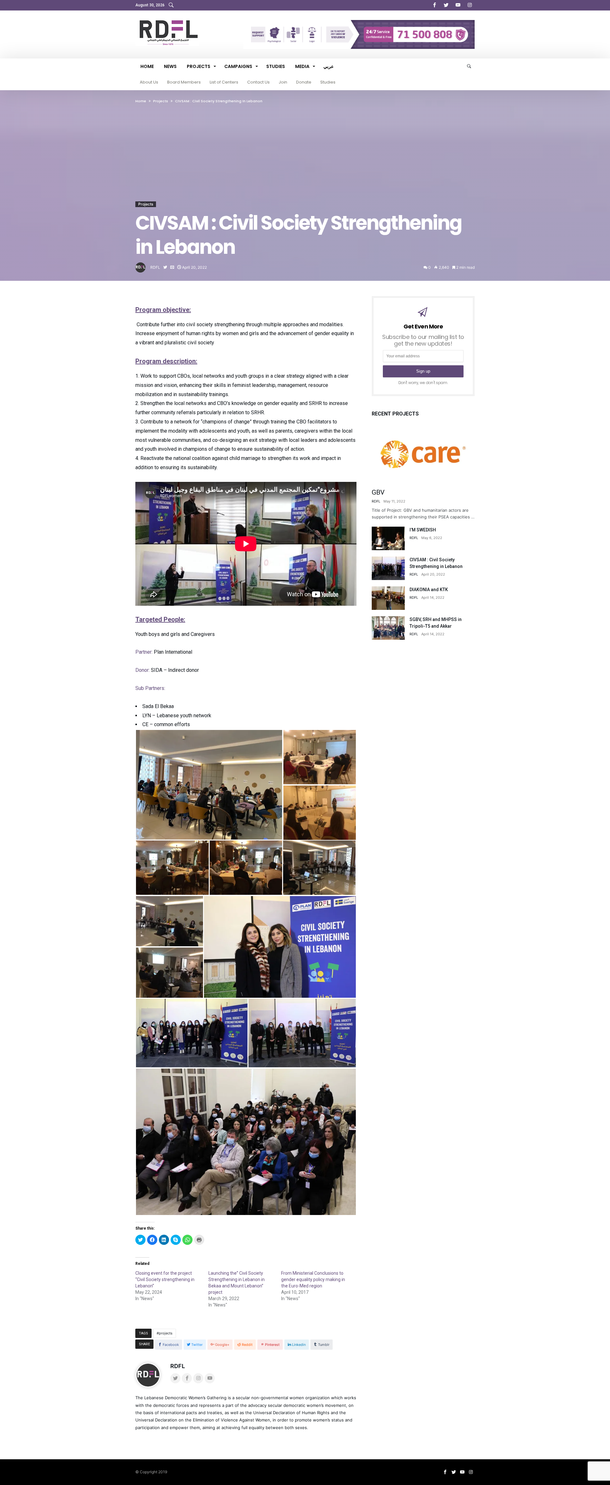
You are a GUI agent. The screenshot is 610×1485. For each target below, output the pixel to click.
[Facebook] (434, 5)
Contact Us (258, 82)
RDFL (155, 267)
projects (166, 1333)
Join (283, 82)
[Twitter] (446, 5)
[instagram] (469, 5)
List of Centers (224, 82)
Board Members (184, 82)
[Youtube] (458, 5)
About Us (149, 82)
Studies (328, 82)
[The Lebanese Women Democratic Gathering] (167, 20)
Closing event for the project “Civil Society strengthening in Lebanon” (164, 1279)
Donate (303, 82)
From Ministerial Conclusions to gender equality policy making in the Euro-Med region (313, 1279)
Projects (145, 204)
